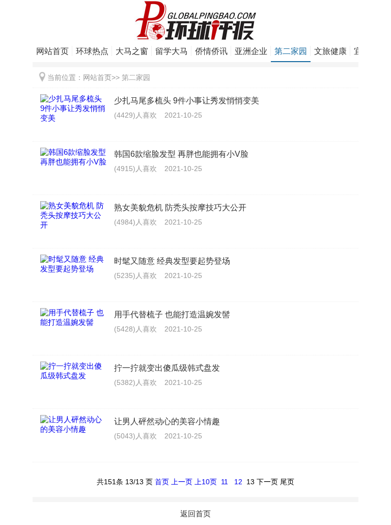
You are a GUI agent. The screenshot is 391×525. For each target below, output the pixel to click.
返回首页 (195, 513)
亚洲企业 (251, 51)
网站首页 (52, 51)
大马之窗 (132, 51)
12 (238, 482)
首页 (162, 482)
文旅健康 (330, 51)
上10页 (205, 482)
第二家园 (290, 51)
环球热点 (92, 51)
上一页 (181, 482)
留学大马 (171, 51)
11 (224, 482)
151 (110, 482)
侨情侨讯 (211, 51)
